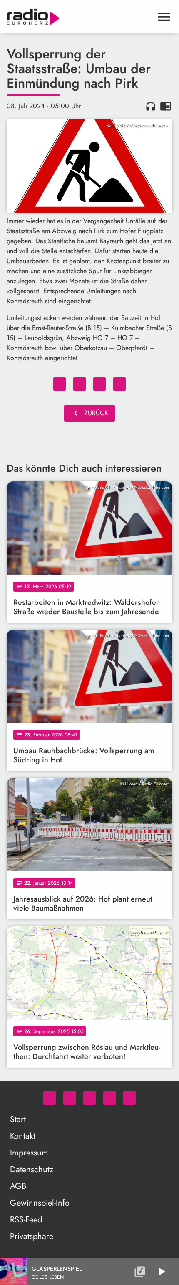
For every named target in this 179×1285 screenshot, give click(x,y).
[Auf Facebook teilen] (59, 384)
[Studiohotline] (129, 1098)
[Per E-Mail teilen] (119, 384)
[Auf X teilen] (79, 384)
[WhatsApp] (49, 1098)
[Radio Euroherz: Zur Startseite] (79, 16)
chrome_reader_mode (166, 106)
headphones (151, 106)
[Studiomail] (109, 1098)
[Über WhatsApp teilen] (99, 384)
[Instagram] (89, 1098)
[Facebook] (69, 1098)
